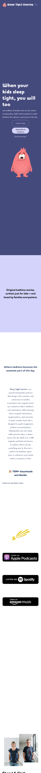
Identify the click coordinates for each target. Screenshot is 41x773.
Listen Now (20, 123)
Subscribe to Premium (20, 130)
